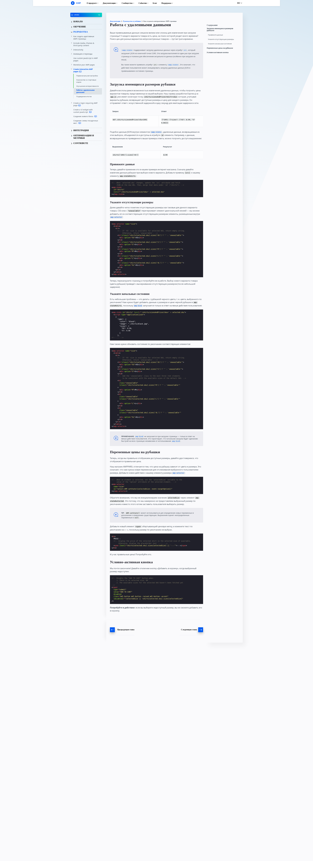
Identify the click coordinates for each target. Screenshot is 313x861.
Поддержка (166, 3)
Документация (109, 3)
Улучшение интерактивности (87, 86)
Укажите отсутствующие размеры (221, 39)
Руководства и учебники (132, 21)
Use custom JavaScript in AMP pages (85, 59)
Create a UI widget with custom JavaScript (83, 111)
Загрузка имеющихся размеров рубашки (220, 30)
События (143, 3)
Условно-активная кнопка (218, 52)
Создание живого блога (83, 116)
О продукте (92, 3)
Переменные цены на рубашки (220, 48)
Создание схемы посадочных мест (85, 121)
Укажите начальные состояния (220, 44)
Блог (155, 3)
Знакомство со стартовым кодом (86, 81)
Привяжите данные (215, 35)
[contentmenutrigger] (223, 26)
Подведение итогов (83, 96)
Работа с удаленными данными (85, 91)
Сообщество (127, 3)
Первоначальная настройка (87, 76)
